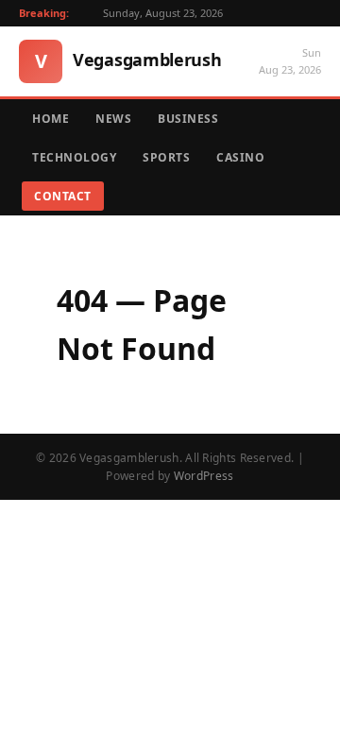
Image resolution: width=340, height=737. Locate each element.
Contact (63, 196)
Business (188, 119)
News (113, 119)
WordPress (204, 476)
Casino (240, 157)
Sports (166, 157)
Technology (74, 157)
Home (50, 119)
